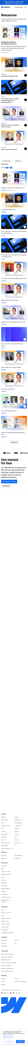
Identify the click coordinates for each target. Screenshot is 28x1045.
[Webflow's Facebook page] (10, 993)
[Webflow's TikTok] (19, 993)
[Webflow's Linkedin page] (13, 993)
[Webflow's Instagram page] (16, 993)
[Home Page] (5, 7)
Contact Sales (19, 7)
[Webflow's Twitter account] (8, 993)
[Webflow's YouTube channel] (5, 993)
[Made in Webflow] (2, 993)
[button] (25, 7)
